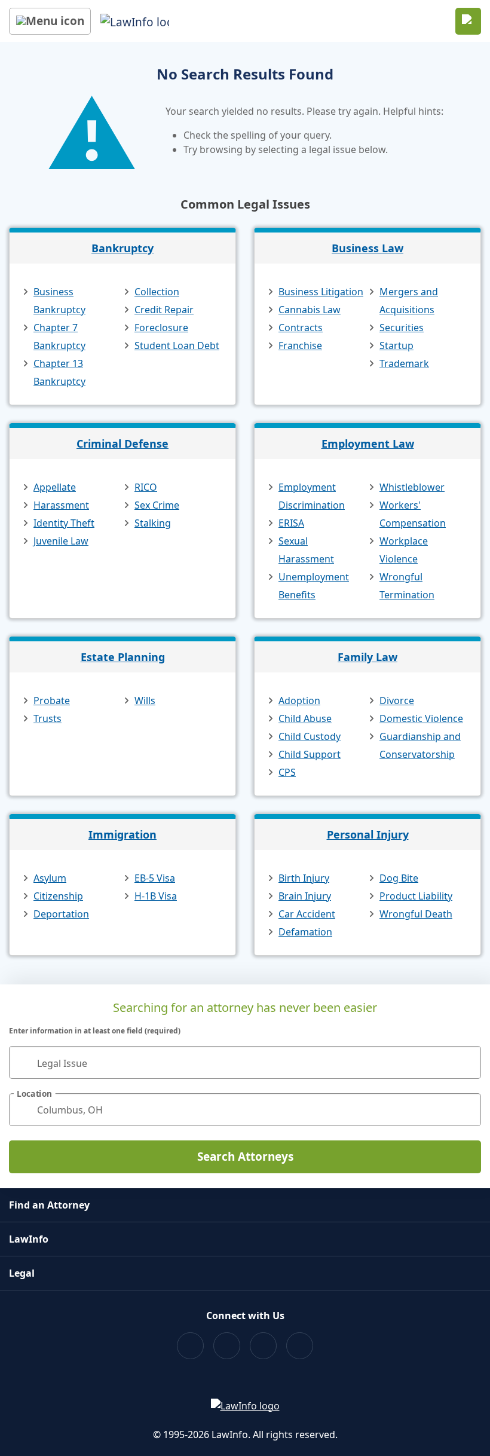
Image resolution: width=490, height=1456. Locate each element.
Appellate (54, 487)
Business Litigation (320, 291)
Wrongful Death (415, 913)
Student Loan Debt (176, 345)
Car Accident (306, 913)
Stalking (152, 523)
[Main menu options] (50, 21)
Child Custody (309, 736)
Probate (51, 700)
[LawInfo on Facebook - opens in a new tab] (190, 1345)
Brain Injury (304, 896)
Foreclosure (161, 327)
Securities (401, 327)
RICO (145, 487)
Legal (22, 1273)
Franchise (300, 345)
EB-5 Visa (154, 878)
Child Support (309, 754)
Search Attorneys (245, 1156)
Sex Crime (156, 505)
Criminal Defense (122, 443)
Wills (144, 700)
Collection (156, 291)
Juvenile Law (60, 540)
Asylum (49, 878)
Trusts (47, 718)
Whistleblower (412, 487)
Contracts (300, 327)
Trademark (404, 363)
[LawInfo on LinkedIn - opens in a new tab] (299, 1345)
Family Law (367, 657)
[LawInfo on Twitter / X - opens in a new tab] (226, 1345)
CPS (287, 772)
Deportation (61, 913)
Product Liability (415, 896)
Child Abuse (305, 718)
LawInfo (28, 1239)
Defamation (305, 931)
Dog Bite (398, 878)
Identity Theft (63, 523)
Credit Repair (164, 309)
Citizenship (58, 896)
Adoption (299, 700)
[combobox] (245, 1062)
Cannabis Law (309, 309)
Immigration (122, 834)
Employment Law (367, 443)
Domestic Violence (421, 718)
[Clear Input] (467, 1063)
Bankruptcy (122, 248)
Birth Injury (303, 878)
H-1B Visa (155, 896)
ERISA (291, 523)
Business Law (367, 248)
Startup (396, 345)
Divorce (396, 700)
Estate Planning (123, 657)
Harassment (61, 505)
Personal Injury (368, 834)
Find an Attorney (49, 1205)
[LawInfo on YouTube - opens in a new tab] (263, 1345)
